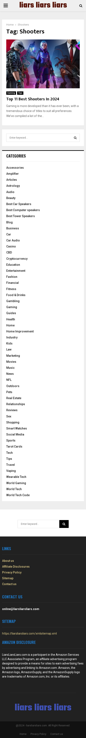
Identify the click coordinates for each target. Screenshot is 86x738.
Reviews (12, 410)
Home (10, 325)
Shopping (12, 422)
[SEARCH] (75, 138)
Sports (10, 440)
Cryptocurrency (17, 258)
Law (8, 349)
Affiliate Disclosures (16, 566)
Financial (12, 282)
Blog (9, 222)
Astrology (13, 185)
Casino (11, 246)
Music (10, 367)
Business (12, 228)
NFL (8, 379)
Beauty (10, 198)
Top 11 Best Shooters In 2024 (32, 99)
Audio (10, 192)
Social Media (15, 434)
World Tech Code (18, 495)
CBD (9, 252)
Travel (10, 464)
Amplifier (12, 173)
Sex (8, 416)
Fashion (11, 276)
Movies (11, 361)
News (10, 373)
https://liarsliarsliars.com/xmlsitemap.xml (29, 633)
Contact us (9, 584)
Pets (9, 392)
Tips (20, 93)
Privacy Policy (12, 572)
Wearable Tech (16, 476)
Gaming (11, 93)
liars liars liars (43, 5)
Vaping (11, 470)
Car (8, 234)
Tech (9, 452)
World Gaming (16, 483)
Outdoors (12, 386)
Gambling (13, 301)
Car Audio (13, 240)
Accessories (15, 167)
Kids (9, 343)
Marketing (13, 355)
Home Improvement (20, 331)
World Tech (14, 489)
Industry (12, 337)
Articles (11, 179)
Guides (11, 313)
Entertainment (15, 270)
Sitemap (7, 578)
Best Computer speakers (23, 210)
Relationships (15, 404)
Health (10, 319)
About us (8, 560)
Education (13, 264)
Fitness (11, 289)
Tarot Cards (14, 446)
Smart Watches (16, 428)
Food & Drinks (15, 295)
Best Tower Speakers (20, 216)
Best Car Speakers (18, 204)
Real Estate (13, 398)
